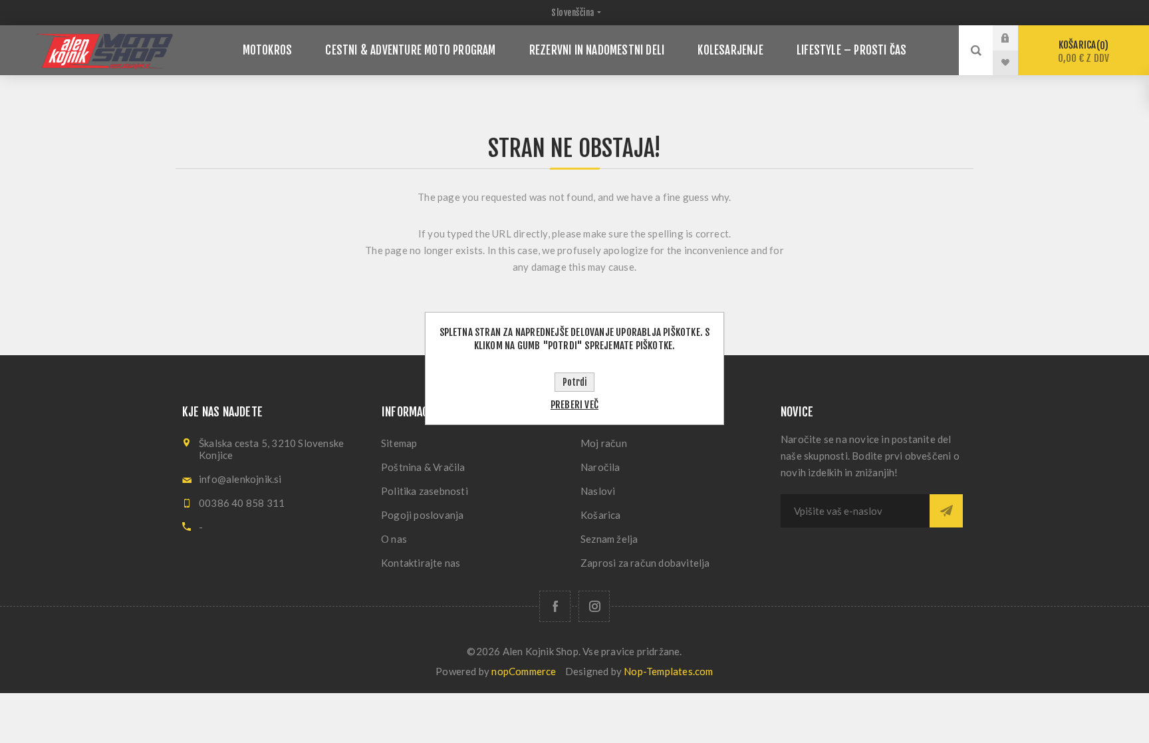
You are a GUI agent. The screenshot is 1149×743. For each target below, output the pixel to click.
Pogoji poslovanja (422, 515)
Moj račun (603, 443)
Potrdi (574, 382)
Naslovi (597, 491)
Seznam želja (609, 539)
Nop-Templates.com (668, 671)
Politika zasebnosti (424, 491)
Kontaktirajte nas (420, 563)
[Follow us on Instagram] (594, 606)
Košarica (1083, 52)
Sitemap (399, 443)
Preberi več (574, 404)
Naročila (600, 467)
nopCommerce (523, 671)
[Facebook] (555, 606)
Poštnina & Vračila (423, 467)
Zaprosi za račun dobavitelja (645, 563)
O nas (394, 539)
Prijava (1015, 38)
